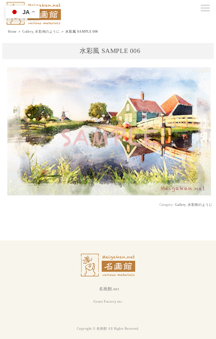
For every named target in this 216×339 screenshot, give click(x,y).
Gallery (27, 32)
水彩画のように (47, 32)
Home (12, 32)
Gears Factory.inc (107, 301)
